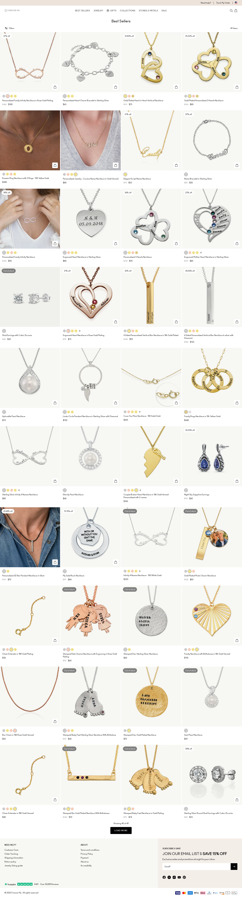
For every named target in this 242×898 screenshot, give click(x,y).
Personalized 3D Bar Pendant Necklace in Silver (23, 575)
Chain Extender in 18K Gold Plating (17, 654)
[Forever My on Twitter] (169, 877)
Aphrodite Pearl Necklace (13, 416)
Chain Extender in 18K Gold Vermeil (18, 813)
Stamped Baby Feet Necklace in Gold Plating (144, 813)
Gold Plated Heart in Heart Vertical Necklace (143, 100)
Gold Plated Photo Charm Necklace (200, 575)
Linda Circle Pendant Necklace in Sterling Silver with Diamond (90, 416)
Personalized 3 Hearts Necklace (138, 257)
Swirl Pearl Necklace (193, 735)
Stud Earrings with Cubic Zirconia (17, 335)
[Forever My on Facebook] (164, 877)
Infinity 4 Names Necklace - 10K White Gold (142, 575)
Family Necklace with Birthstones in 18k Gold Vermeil (207, 654)
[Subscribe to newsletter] (234, 866)
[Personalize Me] (55, 87)
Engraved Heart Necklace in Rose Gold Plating (83, 335)
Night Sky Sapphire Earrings (196, 494)
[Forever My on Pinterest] (184, 877)
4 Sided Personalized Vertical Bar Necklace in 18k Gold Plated (151, 335)
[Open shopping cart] (236, 10)
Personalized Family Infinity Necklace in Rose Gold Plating (27, 100)
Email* (167, 866)
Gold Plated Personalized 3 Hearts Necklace (203, 100)
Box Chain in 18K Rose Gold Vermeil (18, 735)
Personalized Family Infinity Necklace (18, 257)
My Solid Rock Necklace (73, 575)
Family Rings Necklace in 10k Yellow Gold (202, 416)
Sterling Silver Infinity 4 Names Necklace (20, 494)
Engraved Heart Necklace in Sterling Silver (82, 257)
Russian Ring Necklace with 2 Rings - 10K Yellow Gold (25, 178)
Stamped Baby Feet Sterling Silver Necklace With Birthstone (89, 735)
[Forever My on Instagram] (174, 877)
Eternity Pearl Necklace (73, 494)
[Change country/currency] (234, 2)
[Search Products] (231, 10)
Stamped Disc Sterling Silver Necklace (141, 654)
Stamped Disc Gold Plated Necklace (140, 735)
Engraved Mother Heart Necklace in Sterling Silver (206, 257)
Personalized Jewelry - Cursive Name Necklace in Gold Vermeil (90, 178)
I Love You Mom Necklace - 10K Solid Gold (142, 416)
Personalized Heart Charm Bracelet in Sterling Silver (86, 100)
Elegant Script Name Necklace (137, 178)
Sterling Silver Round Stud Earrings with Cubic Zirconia (208, 813)
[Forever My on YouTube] (179, 877)
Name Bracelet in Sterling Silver (198, 178)
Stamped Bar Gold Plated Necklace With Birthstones (86, 813)
